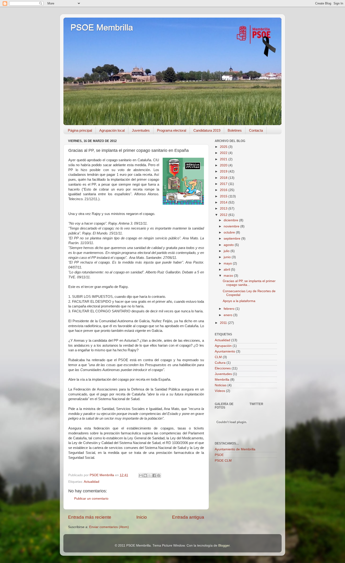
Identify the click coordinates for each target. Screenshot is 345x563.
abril (227, 269)
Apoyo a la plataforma (239, 301)
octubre (230, 232)
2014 (224, 202)
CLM (218, 357)
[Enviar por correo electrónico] (140, 475)
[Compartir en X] (149, 475)
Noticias (220, 385)
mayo (228, 263)
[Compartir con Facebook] (154, 475)
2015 (224, 196)
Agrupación (223, 346)
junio (228, 257)
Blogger (224, 545)
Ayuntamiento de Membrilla (235, 449)
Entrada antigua (188, 517)
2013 (224, 208)
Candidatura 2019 (206, 130)
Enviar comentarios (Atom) (109, 527)
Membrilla (222, 379)
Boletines (235, 130)
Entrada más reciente (89, 517)
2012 (224, 215)
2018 (224, 178)
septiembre (232, 238)
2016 (224, 190)
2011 (224, 323)
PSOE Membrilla (101, 27)
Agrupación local (112, 130)
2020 (224, 165)
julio (227, 251)
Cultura (220, 362)
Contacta (256, 130)
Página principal (80, 130)
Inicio (141, 517)
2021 (224, 159)
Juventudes (141, 130)
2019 (224, 171)
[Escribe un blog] (145, 475)
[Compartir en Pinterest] (158, 475)
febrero (229, 308)
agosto (229, 245)
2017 (224, 184)
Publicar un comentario (91, 498)
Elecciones (223, 368)
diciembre (231, 220)
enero (228, 315)
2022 (224, 153)
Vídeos (220, 391)
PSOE (219, 455)
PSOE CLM (223, 460)
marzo (229, 275)
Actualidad (91, 481)
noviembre (232, 226)
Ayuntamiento (225, 351)
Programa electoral (171, 130)
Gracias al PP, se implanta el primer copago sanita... (249, 283)
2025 (224, 147)
